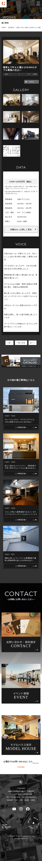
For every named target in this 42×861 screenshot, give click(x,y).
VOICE (31, 82)
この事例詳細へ (21, 427)
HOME (4, 27)
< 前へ (9, 343)
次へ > (32, 343)
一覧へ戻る (21, 343)
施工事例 (11, 27)
